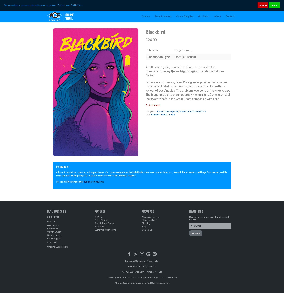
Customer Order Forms (105, 230)
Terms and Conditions (94, 181)
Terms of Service (167, 278)
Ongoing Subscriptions (57, 247)
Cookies (152, 266)
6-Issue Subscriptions (168, 111)
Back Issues (52, 228)
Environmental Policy (137, 266)
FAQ (144, 226)
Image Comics (168, 114)
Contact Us (147, 230)
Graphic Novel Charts (104, 223)
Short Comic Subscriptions (193, 111)
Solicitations (100, 226)
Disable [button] (263, 5)
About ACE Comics (151, 217)
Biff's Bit (99, 217)
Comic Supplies (54, 238)
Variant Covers (54, 232)
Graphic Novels (54, 235)
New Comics (53, 225)
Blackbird (155, 114)
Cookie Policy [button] (77, 5)
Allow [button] (274, 5)
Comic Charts (101, 220)
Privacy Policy (153, 261)
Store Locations (149, 220)
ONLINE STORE (53, 216)
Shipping (146, 223)
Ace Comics (66, 16)
